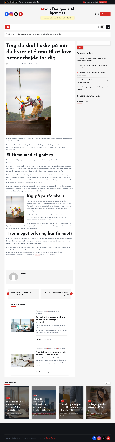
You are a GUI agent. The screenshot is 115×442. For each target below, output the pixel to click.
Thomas (40, 311)
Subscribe (105, 14)
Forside (8, 34)
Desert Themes (51, 438)
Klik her (37, 254)
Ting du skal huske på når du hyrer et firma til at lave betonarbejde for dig (36, 34)
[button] (106, 383)
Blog (15, 63)
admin (10, 63)
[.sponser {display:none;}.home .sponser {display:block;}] (12, 26)
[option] (16, 402)
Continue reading (43, 339)
